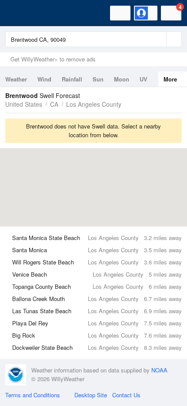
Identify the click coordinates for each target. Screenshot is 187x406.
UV (143, 79)
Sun (98, 79)
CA (54, 104)
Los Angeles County (93, 104)
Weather (16, 79)
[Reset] (158, 39)
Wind (44, 79)
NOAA (159, 370)
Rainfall (72, 79)
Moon (121, 79)
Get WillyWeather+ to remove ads (53, 59)
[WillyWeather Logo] (19, 13)
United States (23, 104)
